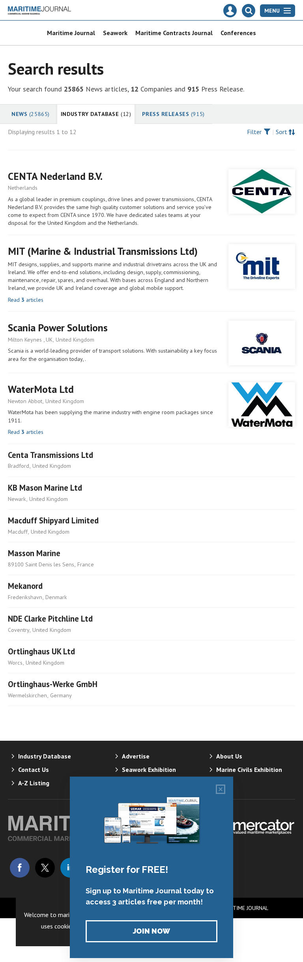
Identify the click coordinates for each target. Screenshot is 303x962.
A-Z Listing (33, 783)
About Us (229, 756)
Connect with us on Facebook (19, 867)
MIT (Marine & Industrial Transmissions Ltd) (103, 251)
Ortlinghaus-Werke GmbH (52, 684)
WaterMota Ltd (41, 389)
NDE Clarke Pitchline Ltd (50, 618)
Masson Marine (34, 553)
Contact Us (33, 769)
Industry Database (96, 114)
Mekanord (25, 586)
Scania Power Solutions (58, 327)
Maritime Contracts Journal (174, 33)
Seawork (115, 33)
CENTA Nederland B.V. (55, 176)
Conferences (238, 33)
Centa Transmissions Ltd (50, 455)
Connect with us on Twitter (45, 867)
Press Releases (173, 114)
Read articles (25, 299)
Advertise (136, 756)
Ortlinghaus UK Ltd (41, 651)
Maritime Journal (71, 33)
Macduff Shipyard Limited (53, 520)
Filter (254, 132)
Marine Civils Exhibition (249, 769)
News (30, 114)
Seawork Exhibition (149, 769)
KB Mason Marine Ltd (45, 487)
